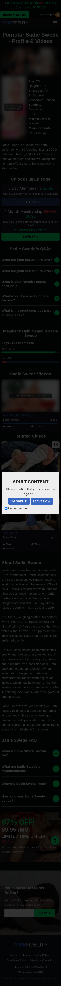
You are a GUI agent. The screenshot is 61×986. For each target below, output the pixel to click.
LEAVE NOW (42, 501)
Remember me (17, 508)
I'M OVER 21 (18, 501)
